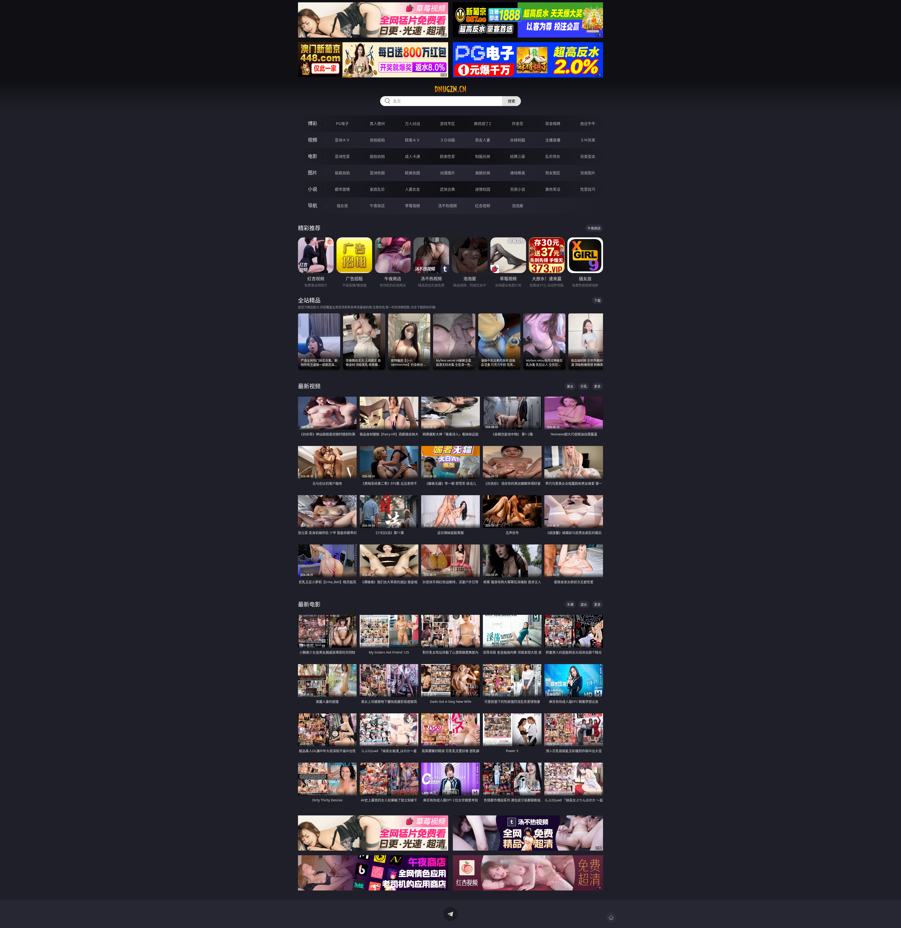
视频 (312, 140)
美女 (570, 386)
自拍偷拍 (377, 140)
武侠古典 (447, 189)
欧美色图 (412, 172)
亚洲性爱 (342, 156)
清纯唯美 (517, 172)
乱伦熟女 (552, 156)
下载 (597, 300)
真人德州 (377, 123)
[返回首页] (611, 917)
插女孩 (342, 205)
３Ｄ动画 (447, 140)
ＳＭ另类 (587, 140)
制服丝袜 (482, 156)
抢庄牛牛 (587, 123)
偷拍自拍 (377, 156)
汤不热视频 (447, 205)
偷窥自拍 (342, 172)
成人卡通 (412, 156)
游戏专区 (447, 123)
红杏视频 (482, 205)
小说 (312, 189)
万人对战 (412, 123)
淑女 (583, 604)
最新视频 (309, 386)
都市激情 (342, 189)
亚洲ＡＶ (342, 140)
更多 (597, 386)
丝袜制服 (517, 140)
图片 (312, 173)
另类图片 (587, 172)
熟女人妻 (482, 140)
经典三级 (517, 156)
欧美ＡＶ (412, 140)
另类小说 (517, 189)
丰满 (570, 604)
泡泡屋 (517, 205)
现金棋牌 (552, 123)
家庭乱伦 (377, 189)
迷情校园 (482, 189)
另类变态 (587, 156)
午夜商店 (377, 205)
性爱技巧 (587, 189)
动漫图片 (447, 172)
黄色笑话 (552, 189)
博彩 (312, 123)
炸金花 (517, 123)
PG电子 (342, 123)
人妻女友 (412, 189)
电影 (312, 156)
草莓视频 (412, 205)
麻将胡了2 (482, 123)
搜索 (511, 101)
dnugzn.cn (450, 89)
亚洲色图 (377, 172)
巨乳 (583, 386)
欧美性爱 (447, 156)
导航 (312, 205)
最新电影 (309, 604)
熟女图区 (552, 172)
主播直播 (552, 140)
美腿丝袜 (482, 172)
